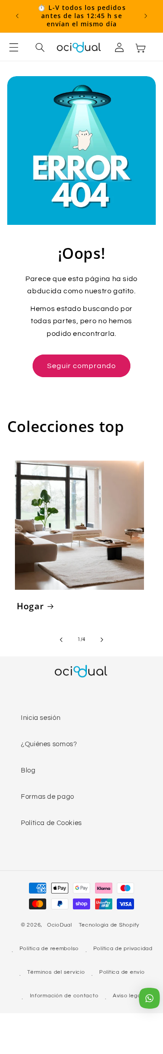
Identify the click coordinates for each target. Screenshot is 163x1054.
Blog (28, 770)
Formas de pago (47, 796)
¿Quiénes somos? (49, 744)
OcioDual (59, 925)
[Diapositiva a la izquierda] (61, 640)
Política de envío (122, 972)
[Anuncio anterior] (17, 16)
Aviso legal (127, 995)
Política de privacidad (123, 948)
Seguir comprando (81, 365)
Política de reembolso (49, 948)
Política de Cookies (51, 823)
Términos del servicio (56, 972)
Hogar (30, 606)
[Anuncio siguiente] (146, 16)
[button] (19, 47)
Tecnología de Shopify (109, 925)
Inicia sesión (40, 717)
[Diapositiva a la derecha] (102, 640)
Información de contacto (64, 995)
